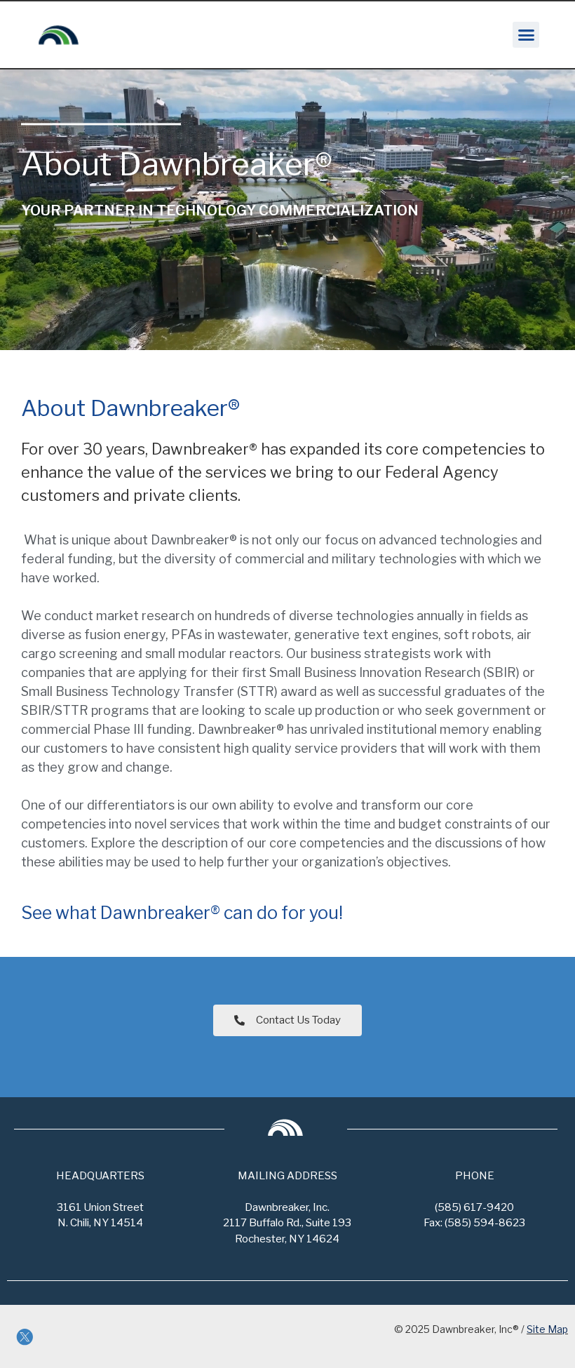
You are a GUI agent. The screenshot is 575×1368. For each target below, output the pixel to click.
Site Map (547, 1329)
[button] (526, 35)
